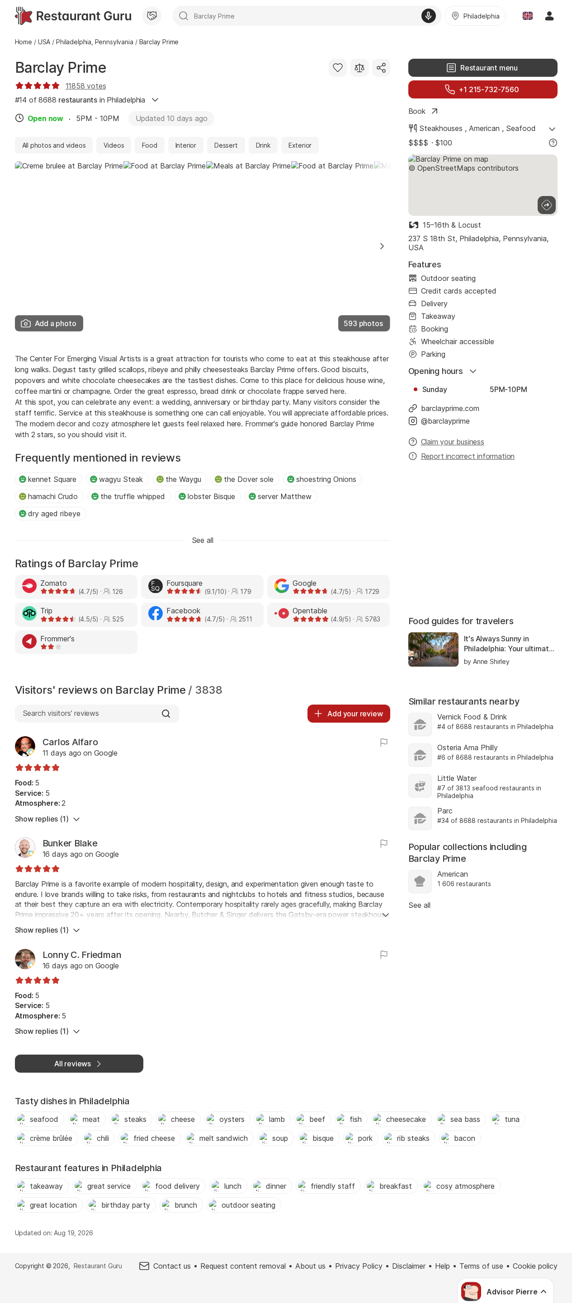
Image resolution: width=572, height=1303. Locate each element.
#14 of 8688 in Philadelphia (80, 99)
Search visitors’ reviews (61, 713)
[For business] (152, 16)
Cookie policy (535, 1265)
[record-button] (428, 16)
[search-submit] (183, 15)
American (484, 128)
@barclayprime (445, 420)
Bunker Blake (70, 843)
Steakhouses (441, 128)
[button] (382, 246)
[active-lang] (527, 16)
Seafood (521, 128)
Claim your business (452, 441)
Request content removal (243, 1265)
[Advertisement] (483, 539)
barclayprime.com (450, 408)
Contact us (172, 1265)
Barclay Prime (61, 67)
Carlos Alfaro (70, 742)
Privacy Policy (359, 1265)
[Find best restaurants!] (73, 16)
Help (442, 1265)
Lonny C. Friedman (82, 954)
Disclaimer (408, 1265)
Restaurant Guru (98, 1266)
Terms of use (481, 1265)
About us (310, 1265)
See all (419, 905)
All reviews (72, 1063)
